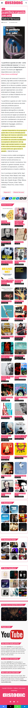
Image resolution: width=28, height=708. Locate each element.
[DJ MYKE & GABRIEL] (5, 583)
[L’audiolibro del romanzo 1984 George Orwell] (7, 449)
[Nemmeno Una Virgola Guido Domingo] (7, 329)
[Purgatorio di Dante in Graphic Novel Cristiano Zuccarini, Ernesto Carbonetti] (7, 348)
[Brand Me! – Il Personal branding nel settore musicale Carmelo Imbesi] (7, 273)
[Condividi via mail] (20, 198)
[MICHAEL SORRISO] (14, 557)
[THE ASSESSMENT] (23, 518)
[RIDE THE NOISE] (5, 545)
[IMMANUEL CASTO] (23, 583)
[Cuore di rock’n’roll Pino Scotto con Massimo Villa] (21, 329)
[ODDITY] (5, 527)
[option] (14, 614)
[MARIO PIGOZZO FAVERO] (5, 575)
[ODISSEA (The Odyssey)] (23, 527)
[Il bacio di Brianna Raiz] (7, 468)
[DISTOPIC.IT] (14, 2)
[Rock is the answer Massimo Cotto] (21, 311)
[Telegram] (17, 198)
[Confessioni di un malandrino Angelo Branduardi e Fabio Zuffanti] (7, 428)
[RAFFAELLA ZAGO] (23, 551)
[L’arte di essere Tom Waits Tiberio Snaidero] (21, 486)
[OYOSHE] (14, 545)
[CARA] (14, 583)
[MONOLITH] (5, 509)
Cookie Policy (14, 690)
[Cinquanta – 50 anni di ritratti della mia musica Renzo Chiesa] (7, 369)
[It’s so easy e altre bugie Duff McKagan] (7, 486)
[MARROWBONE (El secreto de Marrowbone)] (14, 518)
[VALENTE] (5, 592)
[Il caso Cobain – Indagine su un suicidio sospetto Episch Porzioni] (21, 214)
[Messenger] (10, 198)
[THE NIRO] (14, 551)
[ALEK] (23, 545)
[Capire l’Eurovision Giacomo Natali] (7, 409)
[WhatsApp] (13, 198)
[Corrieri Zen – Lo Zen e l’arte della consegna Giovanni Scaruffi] (21, 428)
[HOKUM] (23, 509)
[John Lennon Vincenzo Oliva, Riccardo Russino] (21, 409)
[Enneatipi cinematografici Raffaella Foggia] (7, 214)
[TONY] (14, 527)
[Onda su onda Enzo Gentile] (7, 311)
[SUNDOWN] (5, 518)
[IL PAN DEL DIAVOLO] (23, 575)
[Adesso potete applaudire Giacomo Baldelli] (21, 273)
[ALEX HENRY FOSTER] (5, 557)
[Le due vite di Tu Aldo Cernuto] (21, 294)
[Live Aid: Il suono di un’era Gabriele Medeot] (21, 253)
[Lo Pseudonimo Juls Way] (21, 234)
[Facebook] (2, 198)
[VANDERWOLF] (23, 557)
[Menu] (2, 3)
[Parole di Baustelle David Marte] (7, 294)
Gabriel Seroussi (19, 192)
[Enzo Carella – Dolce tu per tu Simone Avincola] (21, 390)
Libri (3, 9)
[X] (6, 198)
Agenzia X (7, 192)
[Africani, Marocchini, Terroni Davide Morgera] (7, 390)
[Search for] (26, 3)
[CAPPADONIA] (14, 575)
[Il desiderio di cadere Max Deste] (21, 468)
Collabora (15, 688)
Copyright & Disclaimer (7, 688)
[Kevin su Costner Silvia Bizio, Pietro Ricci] (7, 234)
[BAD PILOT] (14, 592)
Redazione (5, 22)
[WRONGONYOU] (5, 551)
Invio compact (22, 688)
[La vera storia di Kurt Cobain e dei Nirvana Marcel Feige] (7, 253)
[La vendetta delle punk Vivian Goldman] (21, 449)
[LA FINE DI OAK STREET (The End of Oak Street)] (14, 509)
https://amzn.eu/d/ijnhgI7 (9, 74)
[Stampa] (24, 198)
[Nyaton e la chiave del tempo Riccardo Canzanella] (21, 369)
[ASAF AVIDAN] (23, 592)
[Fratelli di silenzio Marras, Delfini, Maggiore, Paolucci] (21, 348)
